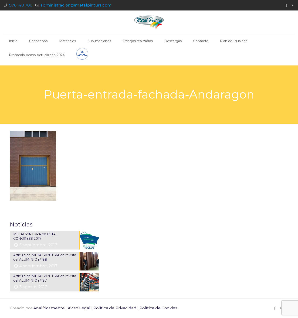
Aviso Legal (79, 308)
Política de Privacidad (114, 308)
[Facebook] (286, 5)
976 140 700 (20, 5)
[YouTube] (292, 5)
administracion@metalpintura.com (76, 5)
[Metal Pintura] (148, 22)
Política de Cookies (158, 308)
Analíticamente (49, 308)
